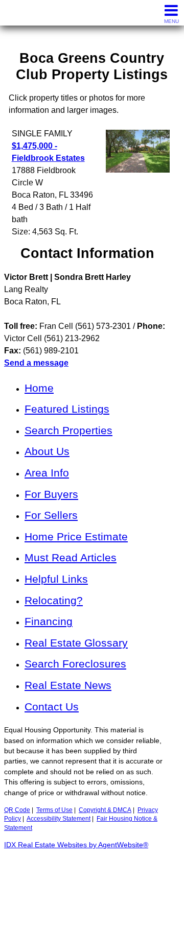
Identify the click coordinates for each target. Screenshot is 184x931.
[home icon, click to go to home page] (12, 13)
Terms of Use (54, 810)
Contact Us (52, 706)
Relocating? (54, 600)
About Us (47, 451)
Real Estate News (68, 685)
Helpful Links (56, 579)
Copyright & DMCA (105, 810)
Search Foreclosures (75, 664)
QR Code (17, 810)
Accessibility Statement (58, 819)
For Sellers (51, 515)
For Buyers (51, 494)
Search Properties (68, 430)
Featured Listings (67, 409)
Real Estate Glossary (76, 643)
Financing (49, 621)
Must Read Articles (71, 557)
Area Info (47, 473)
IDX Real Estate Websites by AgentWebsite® (76, 845)
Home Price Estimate (76, 536)
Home (39, 388)
